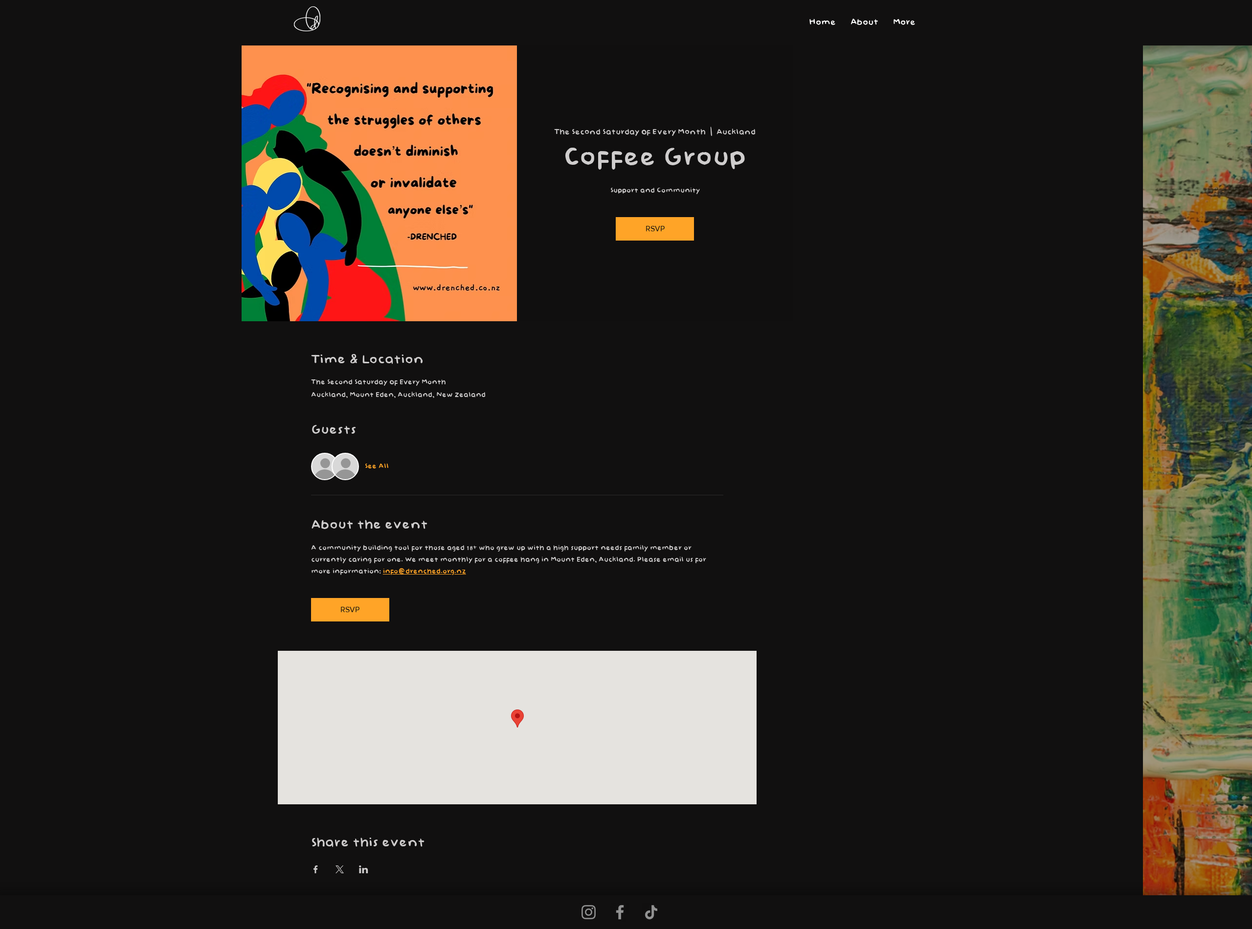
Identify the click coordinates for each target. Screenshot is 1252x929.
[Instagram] (588, 912)
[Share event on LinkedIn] (363, 869)
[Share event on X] (339, 869)
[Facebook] (619, 912)
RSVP (655, 228)
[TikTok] (651, 912)
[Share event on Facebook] (315, 869)
